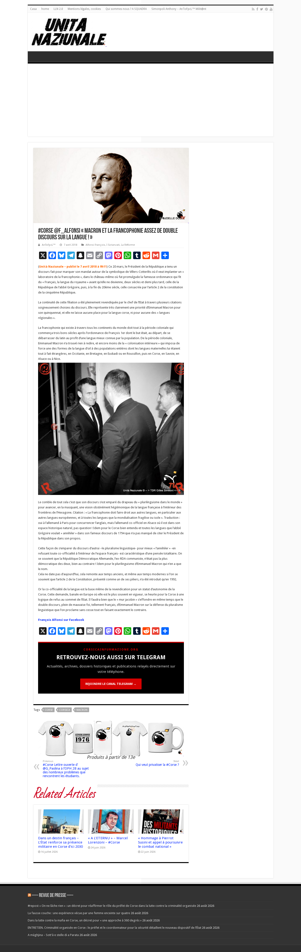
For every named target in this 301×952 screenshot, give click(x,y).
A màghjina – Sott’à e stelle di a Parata (53, 935)
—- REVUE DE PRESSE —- (52, 895)
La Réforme (128, 244)
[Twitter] (262, 9)
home (45, 9)
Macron (81, 709)
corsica (64, 709)
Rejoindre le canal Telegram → (110, 684)
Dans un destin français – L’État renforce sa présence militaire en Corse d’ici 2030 (60, 842)
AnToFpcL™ (48, 244)
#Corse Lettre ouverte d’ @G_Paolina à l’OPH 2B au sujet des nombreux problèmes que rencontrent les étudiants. (66, 769)
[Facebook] (257, 9)
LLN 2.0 (58, 9)
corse (49, 709)
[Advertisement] (150, 101)
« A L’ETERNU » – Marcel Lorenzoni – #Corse (108, 840)
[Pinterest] (266, 9)
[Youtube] (271, 9)
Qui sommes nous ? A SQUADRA (126, 9)
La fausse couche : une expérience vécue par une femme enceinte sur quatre (79, 913)
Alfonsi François (95, 244)
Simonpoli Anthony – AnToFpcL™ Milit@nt (178, 9)
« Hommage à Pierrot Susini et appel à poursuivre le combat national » (160, 842)
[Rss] (253, 9)
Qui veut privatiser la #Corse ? (157, 763)
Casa (33, 9)
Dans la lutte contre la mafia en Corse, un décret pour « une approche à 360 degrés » (85, 920)
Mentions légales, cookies (84, 9)
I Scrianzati (113, 244)
